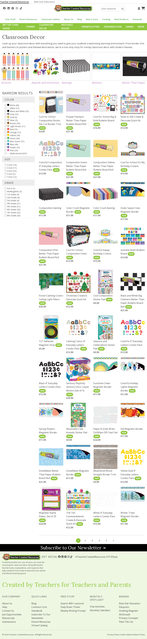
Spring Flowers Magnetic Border (48, 430)
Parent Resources (28, 19)
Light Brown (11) (17, 126)
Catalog (106, 19)
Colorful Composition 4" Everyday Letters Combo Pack (50, 166)
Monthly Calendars (100, 610)
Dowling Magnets (128, 610)
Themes (30, 26)
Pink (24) (13, 150)
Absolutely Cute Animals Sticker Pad (76, 430)
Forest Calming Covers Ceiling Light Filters (51, 297)
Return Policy (139, 634)
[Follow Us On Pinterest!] (12, 8)
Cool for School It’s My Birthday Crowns (133, 164)
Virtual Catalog (39, 625)
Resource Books (67, 26)
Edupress (124, 607)
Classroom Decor (46, 26)
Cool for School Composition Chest (76, 251)
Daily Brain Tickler (70, 607)
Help (4, 607)
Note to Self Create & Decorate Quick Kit (132, 118)
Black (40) (14, 105)
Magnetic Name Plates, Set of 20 (47, 514)
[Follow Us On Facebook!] (4, 8)
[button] (143, 70)
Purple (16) (14, 147)
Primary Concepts (128, 618)
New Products (121, 19)
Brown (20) (14, 123)
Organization (112, 26)
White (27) (14, 108)
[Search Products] (121, 8)
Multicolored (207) (18, 153)
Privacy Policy (113, 634)
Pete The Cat (126, 621)
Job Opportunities (12, 614)
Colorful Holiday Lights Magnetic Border (129, 387)
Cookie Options (126, 634)
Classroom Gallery (50, 19)
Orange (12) (15, 132)
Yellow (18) (14, 135)
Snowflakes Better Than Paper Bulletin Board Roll (50, 474)
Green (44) (14, 138)
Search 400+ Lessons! (72, 603)
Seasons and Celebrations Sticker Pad (104, 345)
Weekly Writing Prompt (73, 610)
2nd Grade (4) (13, 197)
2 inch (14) (11, 165)
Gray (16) (13, 114)
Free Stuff (10, 19)
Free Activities (97, 606)
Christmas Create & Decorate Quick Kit (76, 297)
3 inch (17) (11, 168)
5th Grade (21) (13, 206)
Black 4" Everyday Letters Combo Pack (50, 385)
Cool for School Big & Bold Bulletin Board (104, 118)
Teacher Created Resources (14, 1)
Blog (79, 19)
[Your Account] (138, 8)
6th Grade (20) (13, 209)
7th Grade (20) (13, 212)
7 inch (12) (11, 177)
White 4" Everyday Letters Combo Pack (104, 514)
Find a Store (92, 19)
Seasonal (137, 19)
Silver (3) (13, 120)
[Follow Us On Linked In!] (8, 8)
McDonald (124, 614)
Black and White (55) (19, 111)
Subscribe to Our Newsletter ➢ (73, 548)
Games (130, 26)
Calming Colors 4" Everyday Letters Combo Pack (75, 345)
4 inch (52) (11, 171)
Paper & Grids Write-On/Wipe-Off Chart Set (105, 430)
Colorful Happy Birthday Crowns (102, 251)
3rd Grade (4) (12, 200)
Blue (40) (13, 144)
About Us (68, 19)
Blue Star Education (44, 1)
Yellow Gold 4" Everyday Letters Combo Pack (130, 474)
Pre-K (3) (10, 188)
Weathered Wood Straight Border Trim (104, 472)
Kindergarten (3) (14, 191)
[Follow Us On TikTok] (21, 8)
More (141, 26)
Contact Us (8, 610)
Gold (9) (13, 117)
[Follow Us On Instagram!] (17, 8)
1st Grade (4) (12, 194)
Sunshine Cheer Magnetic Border (102, 385)
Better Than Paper (10, 26)
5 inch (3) (11, 174)
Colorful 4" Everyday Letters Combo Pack (131, 343)
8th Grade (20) (13, 215)
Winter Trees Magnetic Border (130, 514)
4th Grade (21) (13, 203)
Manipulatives (90, 26)
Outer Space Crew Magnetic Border (130, 209)
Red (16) (13, 129)
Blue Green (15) (16, 141)
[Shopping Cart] (143, 8)
